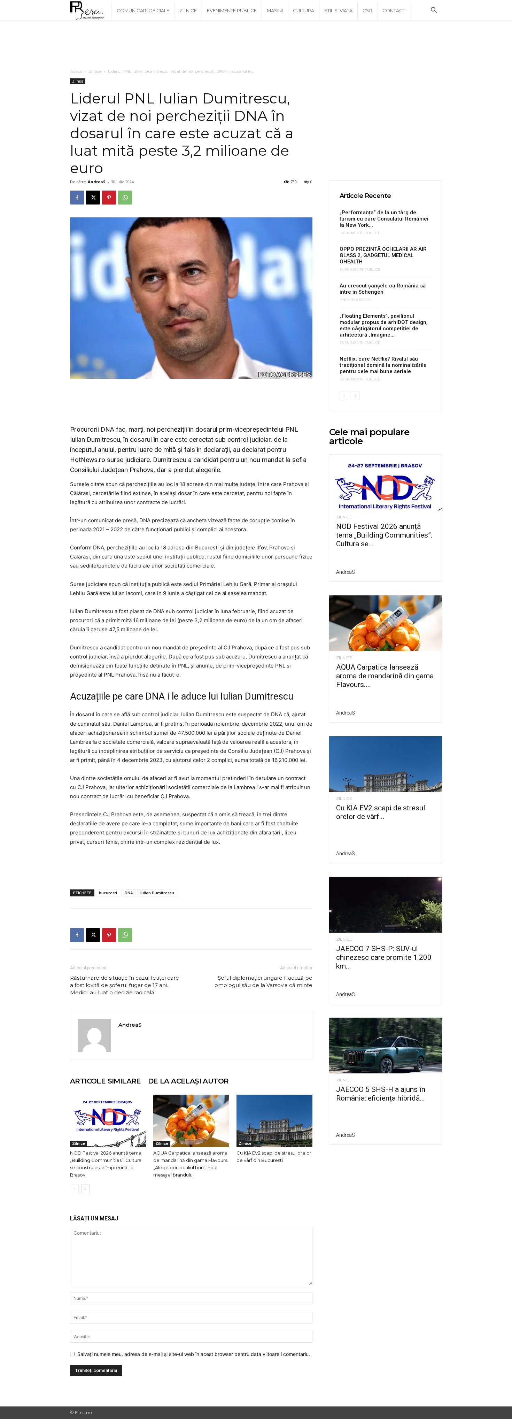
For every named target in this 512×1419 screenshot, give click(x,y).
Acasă (76, 71)
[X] (93, 198)
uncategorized (355, 300)
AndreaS (97, 181)
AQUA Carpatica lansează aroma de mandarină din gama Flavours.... (385, 676)
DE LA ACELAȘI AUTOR (188, 1081)
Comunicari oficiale (143, 10)
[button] (433, 11)
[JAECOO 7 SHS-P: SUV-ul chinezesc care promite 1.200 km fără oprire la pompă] (385, 905)
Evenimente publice (232, 10)
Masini (275, 10)
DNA (129, 892)
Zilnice (188, 10)
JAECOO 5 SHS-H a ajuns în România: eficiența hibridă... (380, 1093)
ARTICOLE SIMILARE (105, 1081)
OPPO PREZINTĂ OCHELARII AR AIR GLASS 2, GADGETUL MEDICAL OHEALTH (383, 255)
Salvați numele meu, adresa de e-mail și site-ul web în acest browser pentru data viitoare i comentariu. (193, 1354)
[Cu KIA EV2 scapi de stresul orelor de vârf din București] (274, 1121)
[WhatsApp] (125, 198)
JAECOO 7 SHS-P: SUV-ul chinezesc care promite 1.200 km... (384, 957)
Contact (393, 10)
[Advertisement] (256, 45)
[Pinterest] (109, 198)
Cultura (303, 10)
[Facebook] (77, 198)
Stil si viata (338, 10)
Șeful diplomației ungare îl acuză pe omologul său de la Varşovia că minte (263, 981)
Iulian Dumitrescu (157, 892)
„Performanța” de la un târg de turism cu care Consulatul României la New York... (384, 218)
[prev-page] (74, 1189)
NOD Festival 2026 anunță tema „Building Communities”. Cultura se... (384, 535)
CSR (367, 10)
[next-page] (85, 1189)
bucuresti (108, 892)
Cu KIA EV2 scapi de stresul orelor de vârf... (380, 812)
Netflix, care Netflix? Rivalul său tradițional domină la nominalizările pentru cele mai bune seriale (383, 365)
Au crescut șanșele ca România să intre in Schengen (383, 289)
